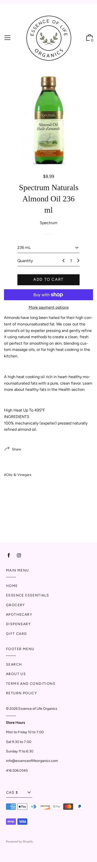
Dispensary (18, 624)
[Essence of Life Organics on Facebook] (8, 555)
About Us (16, 674)
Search (14, 664)
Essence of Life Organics (37, 709)
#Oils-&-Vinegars (17, 475)
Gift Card (16, 634)
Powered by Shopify (19, 841)
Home (12, 586)
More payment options (49, 307)
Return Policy (21, 693)
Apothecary (19, 614)
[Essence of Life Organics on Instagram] (19, 555)
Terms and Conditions (30, 684)
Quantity (25, 260)
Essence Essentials (27, 595)
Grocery (15, 605)
